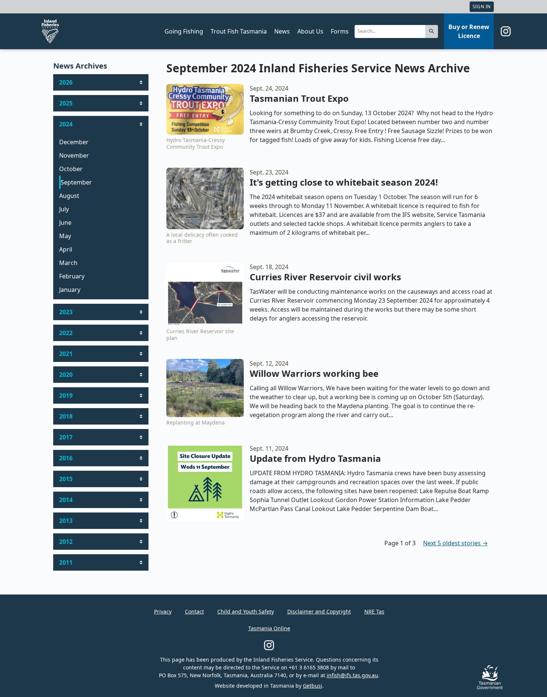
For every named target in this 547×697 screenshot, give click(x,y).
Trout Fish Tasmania (239, 31)
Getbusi (312, 685)
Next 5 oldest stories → (455, 543)
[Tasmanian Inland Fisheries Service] (50, 31)
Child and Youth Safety (245, 611)
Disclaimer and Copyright (319, 611)
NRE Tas (374, 611)
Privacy (163, 611)
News (282, 31)
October (71, 169)
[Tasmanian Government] (490, 687)
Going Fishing (183, 31)
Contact (194, 611)
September (76, 182)
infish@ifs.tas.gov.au (352, 675)
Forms (340, 31)
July (64, 209)
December (74, 142)
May (65, 236)
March (68, 263)
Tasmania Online (269, 628)
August (69, 196)
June (65, 222)
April (65, 249)
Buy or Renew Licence (468, 31)
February (71, 276)
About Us (310, 31)
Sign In (482, 6)
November (74, 155)
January (69, 290)
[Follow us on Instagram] (506, 31)
